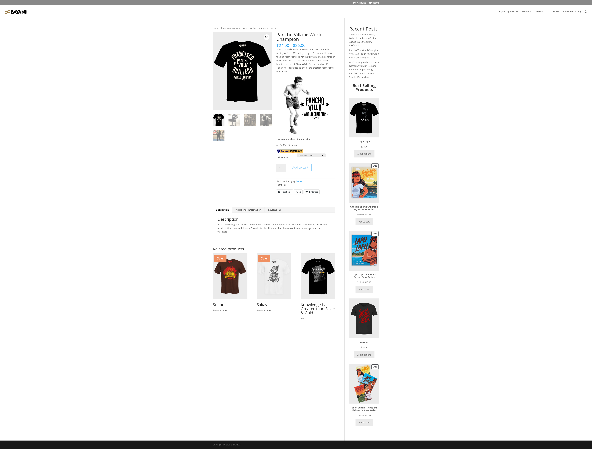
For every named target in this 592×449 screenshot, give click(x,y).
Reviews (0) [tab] (274, 209)
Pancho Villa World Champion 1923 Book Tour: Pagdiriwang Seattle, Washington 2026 (364, 54)
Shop (222, 28)
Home (215, 28)
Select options (364, 153)
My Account (359, 3)
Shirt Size (283, 157)
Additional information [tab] (248, 209)
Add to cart (300, 167)
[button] (266, 37)
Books (556, 11)
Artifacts (541, 11)
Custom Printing (572, 11)
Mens (244, 28)
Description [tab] (222, 209)
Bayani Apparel (507, 11)
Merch (525, 11)
